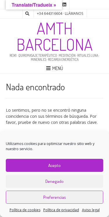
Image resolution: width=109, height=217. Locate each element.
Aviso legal (91, 209)
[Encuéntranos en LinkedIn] (64, 4)
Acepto (54, 165)
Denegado (54, 181)
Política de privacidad (61, 209)
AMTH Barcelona (55, 36)
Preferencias (54, 197)
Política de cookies (25, 209)
